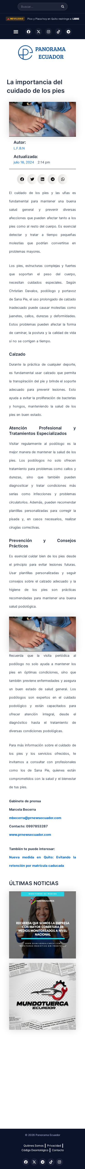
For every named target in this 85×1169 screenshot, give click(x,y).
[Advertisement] (42, 1076)
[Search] (62, 6)
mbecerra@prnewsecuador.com (35, 818)
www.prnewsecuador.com (30, 835)
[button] (15, 32)
